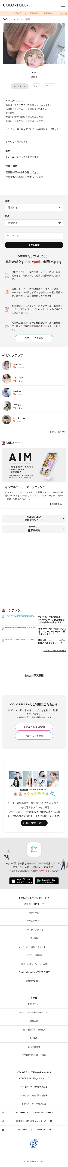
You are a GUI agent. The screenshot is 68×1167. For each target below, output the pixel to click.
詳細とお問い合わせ (34, 823)
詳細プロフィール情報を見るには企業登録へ (34, 13)
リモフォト (34, 529)
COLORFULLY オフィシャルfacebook (34, 1129)
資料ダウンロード (34, 981)
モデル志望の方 (34, 921)
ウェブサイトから (43, 871)
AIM (34, 1012)
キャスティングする (34, 930)
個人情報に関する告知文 (34, 1030)
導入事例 (34, 938)
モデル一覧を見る (58, 432)
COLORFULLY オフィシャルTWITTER (34, 1121)
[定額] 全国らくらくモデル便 (34, 964)
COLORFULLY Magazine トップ (34, 1078)
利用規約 (34, 1038)
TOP (5, 19)
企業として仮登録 (34, 338)
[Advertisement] (34, 569)
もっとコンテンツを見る (54, 650)
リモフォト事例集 (34, 955)
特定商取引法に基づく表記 (34, 1055)
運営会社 (34, 1021)
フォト (36, 86)
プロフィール (19, 86)
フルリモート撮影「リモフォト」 (34, 947)
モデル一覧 (14, 19)
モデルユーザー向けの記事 (34, 1104)
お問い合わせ (34, 1047)
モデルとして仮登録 (34, 726)
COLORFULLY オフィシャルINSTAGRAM (34, 1112)
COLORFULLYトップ (34, 904)
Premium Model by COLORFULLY (34, 972)
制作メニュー (34, 1004)
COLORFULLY (34, 519)
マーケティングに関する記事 (34, 1095)
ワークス (50, 86)
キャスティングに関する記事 (34, 1087)
